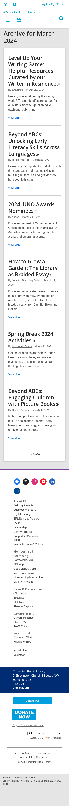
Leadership (20, 527)
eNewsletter (20, 593)
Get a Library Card (24, 568)
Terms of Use (22, 753)
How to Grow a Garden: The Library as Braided (33, 268)
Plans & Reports (23, 606)
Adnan (15, 216)
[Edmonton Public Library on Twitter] (26, 481)
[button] (5, 4)
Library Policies (22, 531)
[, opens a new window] (24, 719)
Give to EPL (20, 646)
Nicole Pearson (21, 159)
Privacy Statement (43, 753)
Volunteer (19, 654)
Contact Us (33, 700)
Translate (56, 737)
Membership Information (28, 577)
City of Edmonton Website (28, 725)
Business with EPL (24, 509)
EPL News (19, 602)
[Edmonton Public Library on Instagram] (34, 481)
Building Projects (23, 505)
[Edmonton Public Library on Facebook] (17, 481)
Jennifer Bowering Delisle (26, 280)
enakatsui (17, 89)
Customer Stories (24, 637)
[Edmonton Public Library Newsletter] (17, 491)
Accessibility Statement (34, 757)
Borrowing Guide (23, 559)
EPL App (18, 564)
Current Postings (23, 617)
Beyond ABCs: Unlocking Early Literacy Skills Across (34, 144)
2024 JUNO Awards (31, 207)
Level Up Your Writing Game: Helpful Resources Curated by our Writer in (32, 70)
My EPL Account (23, 581)
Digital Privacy (22, 514)
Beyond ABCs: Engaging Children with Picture (31, 397)
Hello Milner (20, 650)
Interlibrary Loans (23, 573)
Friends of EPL (22, 641)
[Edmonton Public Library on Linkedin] (52, 481)
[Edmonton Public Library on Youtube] (43, 481)
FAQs (16, 522)
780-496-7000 (22, 688)
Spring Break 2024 (30, 337)
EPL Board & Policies (26, 518)
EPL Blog (18, 597)
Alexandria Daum (22, 346)
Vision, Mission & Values (28, 544)
